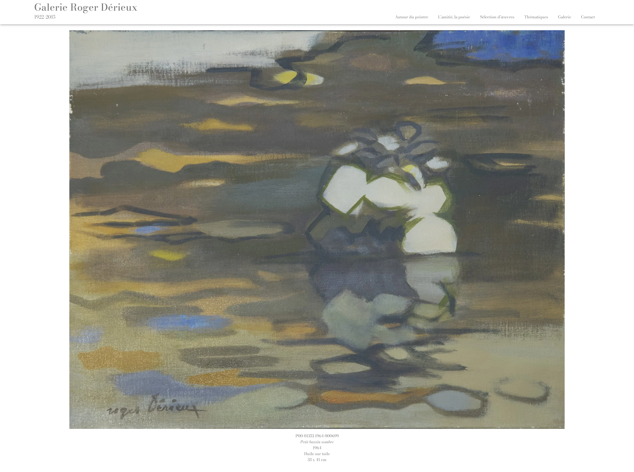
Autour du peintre (411, 16)
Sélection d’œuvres (497, 16)
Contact (588, 16)
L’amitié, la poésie (454, 16)
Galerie (564, 16)
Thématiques (536, 16)
